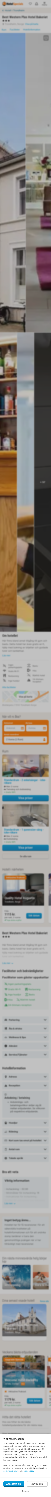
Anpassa (25, 1491)
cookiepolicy (28, 1471)
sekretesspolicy (10, 1471)
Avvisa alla (37, 1483)
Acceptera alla (13, 1483)
